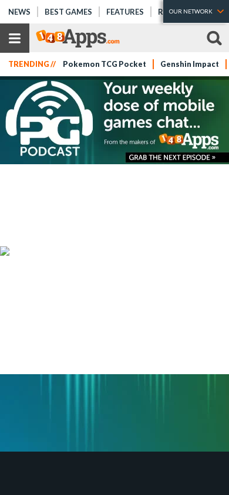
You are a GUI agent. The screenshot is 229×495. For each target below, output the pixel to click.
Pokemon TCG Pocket (104, 64)
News (19, 11)
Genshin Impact (189, 64)
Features (125, 11)
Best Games (68, 11)
